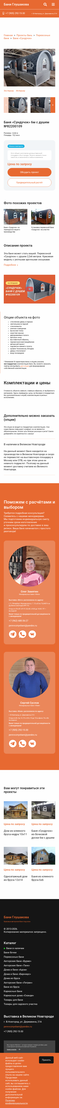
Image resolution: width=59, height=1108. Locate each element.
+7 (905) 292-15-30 (15, 13)
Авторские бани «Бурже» (17, 961)
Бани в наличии (15, 948)
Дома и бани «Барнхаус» (17, 974)
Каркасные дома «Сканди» (19, 995)
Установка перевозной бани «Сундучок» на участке (42, 228)
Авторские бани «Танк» (17, 965)
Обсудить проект (29, 172)
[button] (53, 105)
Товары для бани (13, 999)
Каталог (10, 943)
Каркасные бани (13, 991)
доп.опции (25, 366)
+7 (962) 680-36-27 (18, 620)
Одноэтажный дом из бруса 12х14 (15, 878)
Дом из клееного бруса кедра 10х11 (15, 832)
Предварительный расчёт (29, 182)
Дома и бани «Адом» (15, 969)
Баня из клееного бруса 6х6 (42, 878)
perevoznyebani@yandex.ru (23, 625)
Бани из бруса (11, 986)
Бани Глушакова (16, 4)
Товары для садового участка (20, 1004)
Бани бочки (10, 952)
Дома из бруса (12, 978)
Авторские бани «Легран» (18, 982)
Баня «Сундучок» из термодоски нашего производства (12, 229)
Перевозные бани (14, 956)
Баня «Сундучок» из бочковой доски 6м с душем (42, 834)
